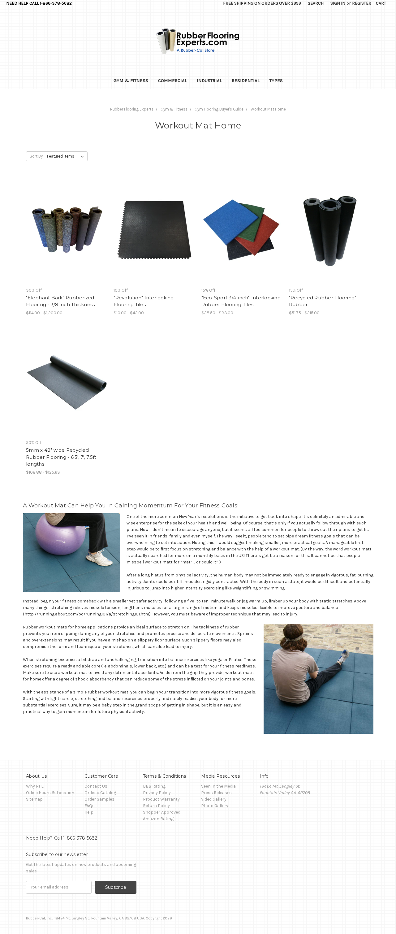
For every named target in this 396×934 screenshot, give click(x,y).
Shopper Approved (161, 812)
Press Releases (216, 792)
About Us (36, 776)
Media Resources (220, 776)
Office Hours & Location (50, 792)
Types (276, 80)
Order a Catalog (100, 792)
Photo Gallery (214, 805)
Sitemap (34, 799)
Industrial (209, 80)
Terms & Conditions (164, 776)
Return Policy (156, 805)
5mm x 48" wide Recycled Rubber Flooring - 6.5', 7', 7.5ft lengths (61, 457)
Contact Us (95, 786)
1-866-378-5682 (56, 3)
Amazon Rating (158, 818)
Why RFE (35, 786)
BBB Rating (154, 786)
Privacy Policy (157, 792)
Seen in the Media (218, 786)
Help (88, 812)
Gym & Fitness (131, 80)
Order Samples (99, 799)
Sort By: (37, 156)
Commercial (172, 80)
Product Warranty (161, 799)
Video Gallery (213, 799)
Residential (246, 80)
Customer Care (101, 776)
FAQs (89, 805)
